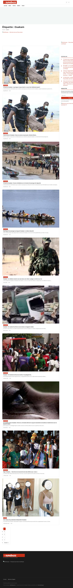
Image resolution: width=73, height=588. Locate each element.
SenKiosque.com (13, 585)
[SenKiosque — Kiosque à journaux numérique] (36, 569)
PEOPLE (14, 5)
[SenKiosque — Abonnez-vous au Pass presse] (30, 38)
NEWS (10, 5)
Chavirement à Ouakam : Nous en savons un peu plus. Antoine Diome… (20, 135)
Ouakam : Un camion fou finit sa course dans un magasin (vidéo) (18, 326)
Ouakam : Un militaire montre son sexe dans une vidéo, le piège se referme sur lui (22, 279)
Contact (5, 579)
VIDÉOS (18, 5)
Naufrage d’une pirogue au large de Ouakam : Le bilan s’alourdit (18, 231)
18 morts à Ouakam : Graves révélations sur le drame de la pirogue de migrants (22, 183)
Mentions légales (11, 579)
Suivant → (6, 542)
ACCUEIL (5, 5)
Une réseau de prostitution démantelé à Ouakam (14, 519)
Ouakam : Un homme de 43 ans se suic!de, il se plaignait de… (17, 374)
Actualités (5, 85)
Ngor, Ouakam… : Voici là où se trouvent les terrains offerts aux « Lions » (20, 471)
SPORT (23, 5)
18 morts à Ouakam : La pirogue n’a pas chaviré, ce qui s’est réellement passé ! (21, 87)
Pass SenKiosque (41, 585)
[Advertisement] (36, 16)
